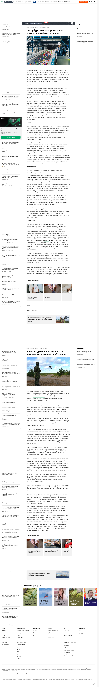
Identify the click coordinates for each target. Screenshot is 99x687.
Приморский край (21, 659)
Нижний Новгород (21, 644)
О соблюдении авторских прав (24, 679)
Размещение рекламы (68, 635)
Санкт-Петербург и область (33, 27)
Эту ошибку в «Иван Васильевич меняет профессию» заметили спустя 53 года (86, 358)
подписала (63, 508)
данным (46, 240)
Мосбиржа (14, 673)
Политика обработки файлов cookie (84, 679)
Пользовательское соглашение (40, 679)
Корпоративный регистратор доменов (70, 643)
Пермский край (20, 646)
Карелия (19, 656)
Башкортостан (20, 637)
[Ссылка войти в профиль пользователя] (94, 1)
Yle (27, 490)
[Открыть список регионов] (89, 2)
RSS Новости (51, 639)
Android (81, 632)
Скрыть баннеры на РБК (53, 630)
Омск (18, 635)
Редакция (66, 633)
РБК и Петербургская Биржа (7, 532)
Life (77, 360)
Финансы (4, 639)
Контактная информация (69, 632)
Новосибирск (20, 633)
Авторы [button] (28, 305)
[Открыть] (10, 1)
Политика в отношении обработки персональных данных (61, 679)
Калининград (20, 640)
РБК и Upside (4, 604)
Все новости (5, 24)
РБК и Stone (4, 304)
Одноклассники (36, 632)
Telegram (35, 633)
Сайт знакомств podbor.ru (69, 650)
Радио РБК (7, 1)
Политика (4, 29)
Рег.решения (66, 647)
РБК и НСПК (4, 99)
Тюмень (18, 651)
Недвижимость (80, 354)
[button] (89, 2)
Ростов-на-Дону (20, 647)
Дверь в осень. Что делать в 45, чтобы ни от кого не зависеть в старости (86, 365)
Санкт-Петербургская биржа (23, 673)
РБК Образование (5, 644)
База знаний (4, 642)
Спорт (3, 159)
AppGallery (81, 633)
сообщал (36, 210)
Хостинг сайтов (67, 645)
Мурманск (19, 658)
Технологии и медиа (6, 250)
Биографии (4, 640)
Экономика (4, 235)
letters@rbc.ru (14, 670)
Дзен (34, 635)
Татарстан (19, 649)
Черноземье (19, 652)
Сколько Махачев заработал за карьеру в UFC (85, 27)
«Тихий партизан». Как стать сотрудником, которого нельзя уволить (85, 40)
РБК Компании (5, 277)
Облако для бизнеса (68, 640)
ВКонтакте (35, 630)
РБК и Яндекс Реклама (6, 397)
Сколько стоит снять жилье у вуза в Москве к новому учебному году (84, 352)
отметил (36, 420)
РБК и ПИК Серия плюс (6, 242)
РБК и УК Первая (5, 185)
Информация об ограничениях (9, 679)
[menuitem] (19, 1)
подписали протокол (39, 397)
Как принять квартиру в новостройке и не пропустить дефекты (85, 34)
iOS (80, 630)
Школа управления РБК (68, 655)
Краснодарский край (21, 642)
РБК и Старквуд (5, 271)
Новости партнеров (32, 586)
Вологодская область (21, 639)
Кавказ (18, 654)
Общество (4, 145)
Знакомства (66, 648)
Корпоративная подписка (53, 633)
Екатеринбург (20, 632)
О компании (66, 630)
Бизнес (3, 635)
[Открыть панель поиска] (92, 2)
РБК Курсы (66, 654)
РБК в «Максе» (33, 280)
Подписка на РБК (51, 632)
